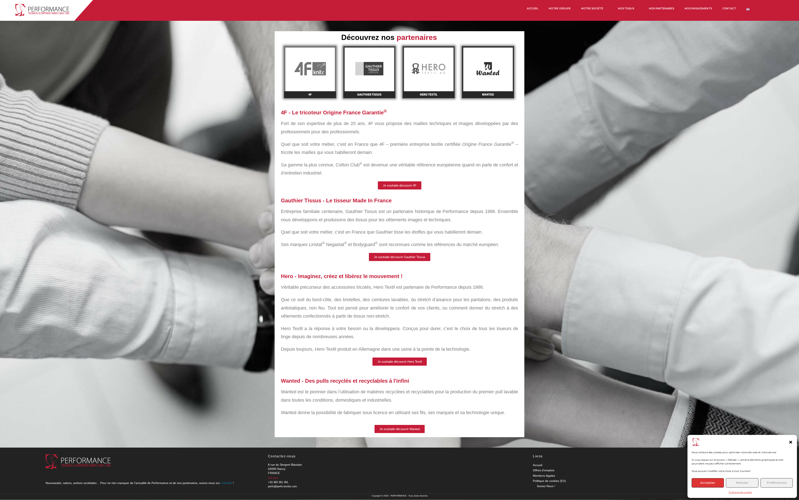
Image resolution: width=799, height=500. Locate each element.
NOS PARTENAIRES (661, 8)
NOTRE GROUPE (560, 8)
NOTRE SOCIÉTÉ (592, 8)
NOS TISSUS (626, 8)
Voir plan (273, 477)
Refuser (742, 483)
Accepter (707, 483)
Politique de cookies (740, 492)
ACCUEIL (532, 8)
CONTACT (729, 8)
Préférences (777, 483)
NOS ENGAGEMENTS (698, 8)
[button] (791, 442)
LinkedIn (226, 483)
